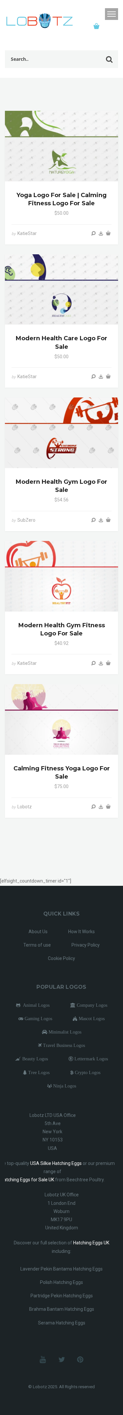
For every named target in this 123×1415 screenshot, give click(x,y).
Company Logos (91, 1005)
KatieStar (27, 233)
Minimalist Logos (64, 1032)
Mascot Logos (91, 1018)
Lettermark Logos (90, 1058)
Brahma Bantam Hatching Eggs (61, 1309)
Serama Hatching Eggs (61, 1322)
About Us (38, 931)
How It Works (81, 931)
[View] (93, 233)
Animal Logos (35, 1005)
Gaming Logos (37, 1018)
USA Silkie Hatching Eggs (56, 1163)
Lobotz (24, 806)
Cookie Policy (61, 958)
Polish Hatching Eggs (61, 1282)
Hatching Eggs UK (91, 1242)
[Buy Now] (101, 233)
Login (98, 14)
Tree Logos (38, 1072)
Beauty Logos (34, 1058)
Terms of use (37, 945)
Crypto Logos (86, 1072)
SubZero (26, 520)
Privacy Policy (86, 945)
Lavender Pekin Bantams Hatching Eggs (61, 1269)
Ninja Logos (64, 1086)
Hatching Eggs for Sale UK (27, 1179)
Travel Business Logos (63, 1045)
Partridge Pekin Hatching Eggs (62, 1295)
